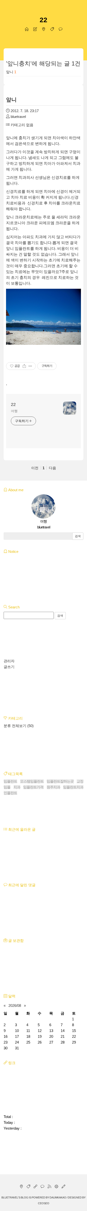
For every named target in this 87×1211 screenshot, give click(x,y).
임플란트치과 (73, 787)
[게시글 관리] (30, 366)
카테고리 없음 (21, 125)
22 (43, 20)
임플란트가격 (33, 787)
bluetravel (9, 1197)
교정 (80, 781)
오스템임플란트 (32, 781)
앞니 (9, 72)
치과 (17, 787)
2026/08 (14, 1005)
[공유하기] (24, 366)
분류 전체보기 (19, 726)
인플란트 (10, 793)
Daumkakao (58, 1197)
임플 (7, 787)
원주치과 (53, 787)
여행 (14, 411)
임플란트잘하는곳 (60, 781)
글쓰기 (9, 667)
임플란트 (10, 781)
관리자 (9, 661)
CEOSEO (43, 1203)
